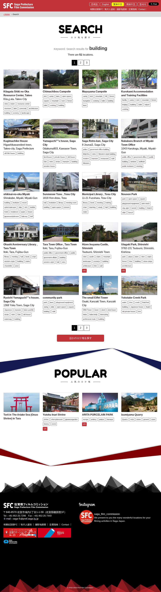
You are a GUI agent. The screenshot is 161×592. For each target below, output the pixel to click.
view (6, 104)
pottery (93, 419)
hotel (6, 212)
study (100, 207)
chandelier (8, 266)
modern (86, 159)
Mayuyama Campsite (94, 91)
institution (52, 203)
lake (15, 108)
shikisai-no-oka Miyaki (16, 194)
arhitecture (87, 266)
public (151, 157)
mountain (55, 101)
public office (126, 157)
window (133, 162)
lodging (125, 105)
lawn (58, 96)
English (105, 4)
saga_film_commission (107, 514)
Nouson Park (129, 194)
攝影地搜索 (122, 9)
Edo (45, 162)
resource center (23, 104)
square (46, 101)
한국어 (142, 4)
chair (85, 207)
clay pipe (125, 208)
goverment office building (99, 149)
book (92, 203)
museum (7, 108)
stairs (85, 212)
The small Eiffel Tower (95, 297)
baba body (93, 314)
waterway (8, 319)
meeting (139, 166)
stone (138, 419)
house (30, 212)
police (85, 149)
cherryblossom (57, 419)
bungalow (86, 101)
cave (153, 419)
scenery (16, 113)
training (108, 203)
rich (26, 207)
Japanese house (136, 307)
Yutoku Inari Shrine (54, 414)
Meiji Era (86, 154)
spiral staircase (10, 207)
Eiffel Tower (87, 310)
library (61, 203)
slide (124, 213)
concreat (22, 108)
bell (31, 216)
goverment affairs (50, 257)
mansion (66, 162)
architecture (33, 108)
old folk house (9, 153)
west (17, 266)
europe (85, 419)
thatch (149, 208)
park (124, 199)
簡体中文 (130, 4)
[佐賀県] (10, 542)
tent (45, 96)
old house (71, 157)
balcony (25, 216)
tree (130, 261)
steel (103, 310)
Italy (20, 207)
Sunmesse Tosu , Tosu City (59, 194)
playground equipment (130, 203)
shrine (46, 419)
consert (66, 207)
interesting (104, 314)
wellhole (142, 162)
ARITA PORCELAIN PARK (97, 414)
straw (58, 162)
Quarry (125, 419)
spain (23, 212)
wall (101, 266)
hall (45, 203)
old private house (128, 311)
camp (51, 96)
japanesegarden (71, 419)
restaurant (104, 159)
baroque (110, 419)
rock (63, 101)
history (46, 424)
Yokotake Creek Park (133, 297)
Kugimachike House (15, 141)
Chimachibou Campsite (57, 91)
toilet (45, 105)
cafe (112, 159)
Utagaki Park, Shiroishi (134, 244)
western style (9, 261)
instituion (16, 203)
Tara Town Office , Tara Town (60, 244)
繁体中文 (117, 4)
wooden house (49, 166)
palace (101, 419)
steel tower (112, 310)
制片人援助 (110, 9)
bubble (32, 207)
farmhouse (48, 157)
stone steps (147, 261)
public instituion (128, 166)
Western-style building (106, 154)
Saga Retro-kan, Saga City (97, 141)
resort (24, 203)
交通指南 (133, 9)
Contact (142, 9)
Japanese (8, 310)
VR (84, 271)
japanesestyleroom (11, 216)
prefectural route (89, 319)
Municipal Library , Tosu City (99, 194)
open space (66, 96)
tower (13, 104)
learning (92, 207)
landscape (26, 113)
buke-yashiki (28, 310)
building (7, 113)
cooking (53, 105)
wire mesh (146, 203)
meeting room (71, 203)
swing (46, 307)
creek (137, 302)
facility (124, 100)
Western (86, 163)
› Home (6, 14)
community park (52, 297)
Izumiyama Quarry (132, 414)
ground (146, 419)
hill (106, 96)
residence (14, 212)
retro (51, 162)
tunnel (134, 208)
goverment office (140, 157)
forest (69, 101)
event (54, 424)
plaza (130, 257)
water (124, 302)
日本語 (94, 4)
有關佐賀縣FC (96, 9)
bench (130, 213)
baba (85, 314)
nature (147, 105)
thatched (145, 302)
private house (60, 157)
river (131, 302)
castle (91, 257)
